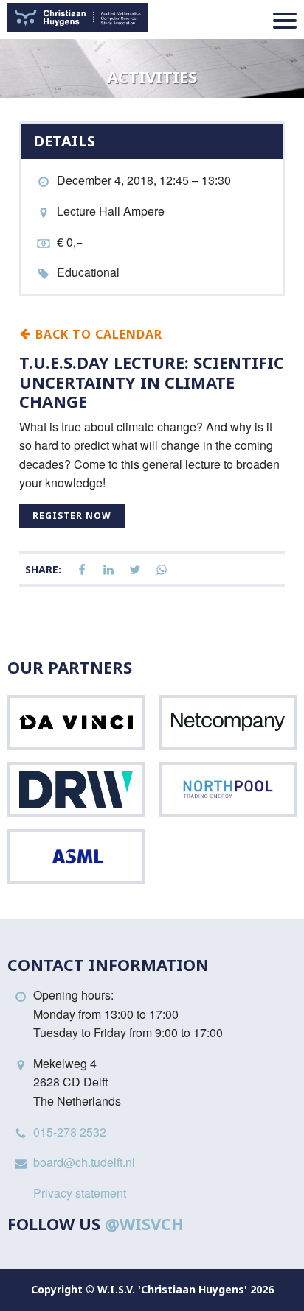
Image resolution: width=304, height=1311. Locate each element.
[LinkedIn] (108, 570)
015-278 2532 (69, 1131)
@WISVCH (144, 1223)
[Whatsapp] (161, 570)
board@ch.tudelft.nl (84, 1161)
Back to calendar (97, 333)
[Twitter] (135, 570)
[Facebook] (82, 570)
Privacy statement (79, 1192)
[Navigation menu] (285, 20)
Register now (71, 515)
